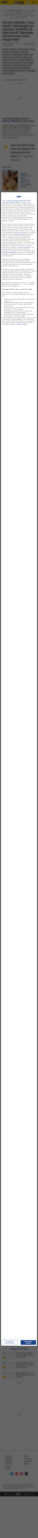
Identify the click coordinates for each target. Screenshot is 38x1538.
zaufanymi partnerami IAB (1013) (16, 200)
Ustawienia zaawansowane (9, 1342)
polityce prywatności (21, 234)
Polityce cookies (22, 324)
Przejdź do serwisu (28, 1342)
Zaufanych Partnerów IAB (9, 252)
